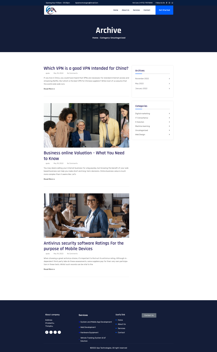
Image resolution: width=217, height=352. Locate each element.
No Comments (72, 73)
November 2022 (142, 79)
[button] (149, 315)
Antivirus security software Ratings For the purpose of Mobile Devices (84, 246)
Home (115, 10)
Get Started (164, 10)
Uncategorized (141, 130)
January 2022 (141, 88)
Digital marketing (142, 113)
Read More (48, 89)
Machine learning (142, 126)
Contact (147, 10)
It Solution (139, 122)
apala (48, 73)
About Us (125, 10)
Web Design (140, 134)
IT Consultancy (141, 118)
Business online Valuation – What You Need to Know (84, 156)
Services (136, 10)
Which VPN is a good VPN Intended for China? (86, 68)
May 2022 (139, 83)
